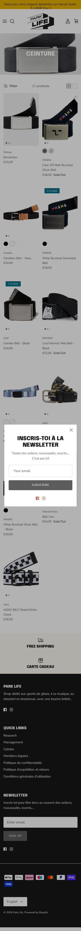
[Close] (71, 430)
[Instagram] (43, 498)
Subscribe (40, 485)
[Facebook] (37, 498)
